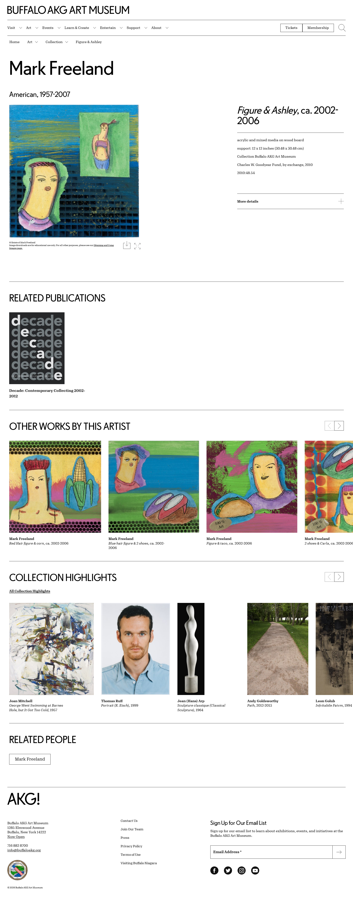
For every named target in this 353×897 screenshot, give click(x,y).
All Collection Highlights (29, 591)
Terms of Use (131, 854)
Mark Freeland (61, 67)
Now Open (16, 836)
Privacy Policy (131, 846)
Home (14, 42)
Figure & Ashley (89, 42)
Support (133, 27)
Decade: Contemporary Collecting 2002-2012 (47, 393)
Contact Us (129, 820)
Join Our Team (132, 829)
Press (125, 837)
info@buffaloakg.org (24, 850)
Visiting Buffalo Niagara (139, 863)
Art (28, 27)
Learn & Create (77, 27)
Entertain (108, 27)
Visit (11, 27)
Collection (54, 42)
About (156, 27)
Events (48, 27)
